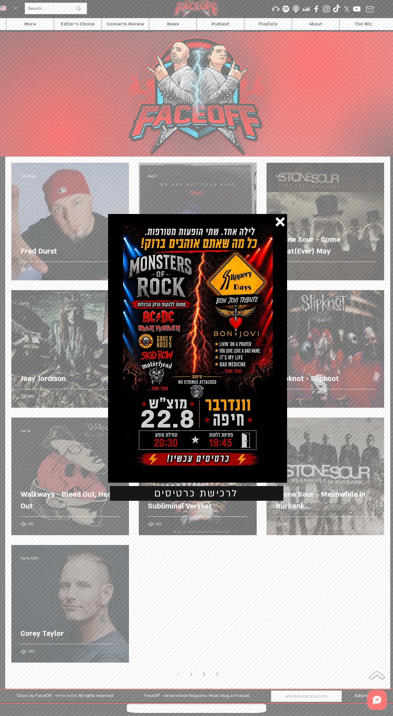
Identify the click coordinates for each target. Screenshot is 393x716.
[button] (280, 222)
